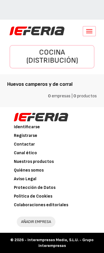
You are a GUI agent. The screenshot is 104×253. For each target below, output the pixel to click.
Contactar (24, 144)
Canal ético (25, 153)
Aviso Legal (25, 179)
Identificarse (27, 127)
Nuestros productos (34, 161)
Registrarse (25, 135)
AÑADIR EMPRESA (36, 221)
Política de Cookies (33, 196)
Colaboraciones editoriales (41, 205)
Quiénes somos (29, 170)
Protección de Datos (34, 187)
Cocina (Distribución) (52, 56)
